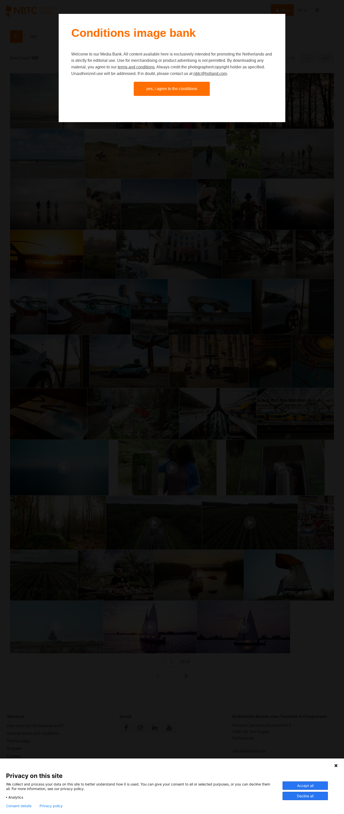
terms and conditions (136, 67)
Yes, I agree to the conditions (171, 89)
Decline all (305, 796)
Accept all (305, 785)
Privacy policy (51, 806)
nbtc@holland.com (210, 73)
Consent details (18, 806)
